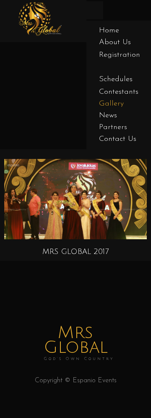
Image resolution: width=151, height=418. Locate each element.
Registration (119, 55)
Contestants (118, 92)
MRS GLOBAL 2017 (75, 251)
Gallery (111, 104)
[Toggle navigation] (94, 10)
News (108, 115)
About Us (115, 42)
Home (109, 30)
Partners (113, 127)
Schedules (116, 79)
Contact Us (117, 139)
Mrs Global (79, 343)
